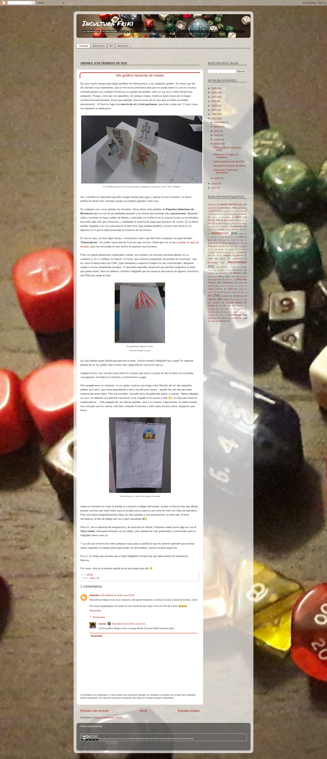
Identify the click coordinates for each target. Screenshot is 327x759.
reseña (240, 289)
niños (92, 578)
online (233, 276)
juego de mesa (214, 246)
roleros (212, 299)
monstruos (238, 270)
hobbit (233, 240)
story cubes (224, 309)
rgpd (242, 292)
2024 (214, 97)
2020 (214, 114)
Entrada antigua (188, 710)
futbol (241, 234)
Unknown (95, 595)
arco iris (212, 208)
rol (98, 578)
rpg (245, 299)
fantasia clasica (224, 229)
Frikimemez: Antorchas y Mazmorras (225, 171)
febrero (218, 144)
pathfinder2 (228, 282)
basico (224, 211)
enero (217, 178)
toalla (218, 312)
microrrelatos (221, 267)
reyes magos (232, 292)
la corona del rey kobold (223, 249)
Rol (111, 46)
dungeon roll (220, 224)
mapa (210, 258)
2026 (214, 88)
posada (222, 286)
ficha (245, 230)
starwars (211, 309)
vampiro (224, 318)
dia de (211, 220)
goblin (240, 237)
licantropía (242, 252)
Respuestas (99, 617)
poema (211, 286)
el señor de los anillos (238, 224)
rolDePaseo (238, 296)
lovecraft (215, 255)
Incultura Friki (108, 23)
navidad (211, 277)
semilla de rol (215, 305)
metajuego (212, 262)
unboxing (212, 318)
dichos (241, 220)
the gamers (239, 309)
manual (239, 255)
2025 (214, 92)
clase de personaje (230, 214)
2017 (214, 188)
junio (217, 131)
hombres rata (225, 243)
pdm (241, 282)
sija (229, 305)
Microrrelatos (99, 46)
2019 (214, 118)
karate (244, 246)
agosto (218, 126)
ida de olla (240, 243)
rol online (224, 296)
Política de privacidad (91, 726)
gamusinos (212, 237)
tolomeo (226, 312)
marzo (217, 139)
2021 (214, 110)
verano (235, 318)
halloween (222, 240)
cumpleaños (226, 217)
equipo (213, 227)
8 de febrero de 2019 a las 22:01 (129, 624)
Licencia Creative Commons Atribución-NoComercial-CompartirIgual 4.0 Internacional (156, 738)
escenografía (224, 227)
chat (218, 214)
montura (211, 273)
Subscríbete (122, 46)
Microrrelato (237, 262)
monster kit (222, 270)
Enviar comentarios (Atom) (108, 717)
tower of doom (238, 312)
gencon (231, 237)
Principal (83, 46)
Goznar (102, 624)
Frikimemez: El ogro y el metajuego (225, 155)
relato (230, 289)
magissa (227, 255)
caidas (241, 211)
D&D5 (238, 217)
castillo (210, 214)
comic (244, 214)
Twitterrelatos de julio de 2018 (228, 161)
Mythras (237, 273)
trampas (211, 315)
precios (231, 286)
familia (210, 230)
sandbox (216, 302)
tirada (210, 312)
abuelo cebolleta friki (231, 204)
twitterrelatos (234, 315)
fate (237, 229)
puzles (241, 286)
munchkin (223, 273)
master (222, 258)
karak (227, 246)
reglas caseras (215, 289)
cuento (214, 217)
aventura (225, 207)
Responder (95, 610)
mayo (217, 135)
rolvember (236, 300)
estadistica (237, 226)
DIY (209, 223)
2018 (214, 183)
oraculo (243, 276)
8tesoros (212, 204)
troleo (221, 315)
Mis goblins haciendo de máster (229, 165)
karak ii (236, 246)
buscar (233, 211)
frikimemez (220, 233)
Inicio (143, 710)
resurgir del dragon (215, 292)
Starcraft (239, 306)
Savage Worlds (234, 302)
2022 (214, 105)
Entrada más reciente (94, 710)
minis (233, 267)
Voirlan (222, 321)
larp (232, 252)
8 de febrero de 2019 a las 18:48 (117, 595)
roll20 (225, 299)
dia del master (227, 220)
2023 (214, 101)
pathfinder (229, 280)
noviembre (220, 122)
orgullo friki (216, 279)
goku (210, 240)
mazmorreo (237, 258)
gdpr (222, 237)
